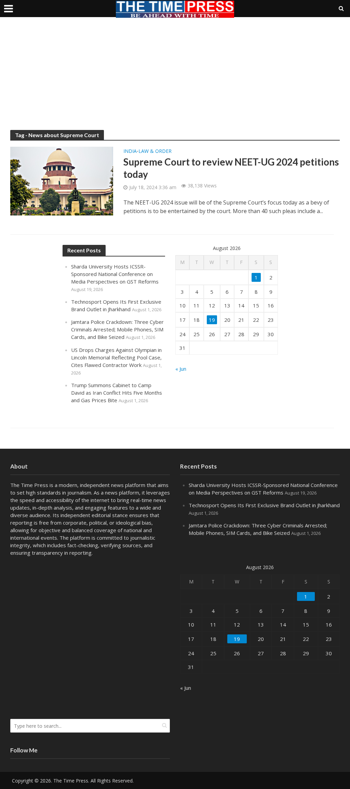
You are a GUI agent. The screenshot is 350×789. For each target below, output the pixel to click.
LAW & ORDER (155, 151)
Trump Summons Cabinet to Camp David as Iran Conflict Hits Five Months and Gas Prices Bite (116, 393)
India (130, 151)
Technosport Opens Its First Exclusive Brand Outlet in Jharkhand (264, 505)
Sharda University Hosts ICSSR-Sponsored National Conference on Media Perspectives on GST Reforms (115, 274)
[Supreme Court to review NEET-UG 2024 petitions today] (61, 180)
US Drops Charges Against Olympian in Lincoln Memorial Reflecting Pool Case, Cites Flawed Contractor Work (116, 357)
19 (212, 319)
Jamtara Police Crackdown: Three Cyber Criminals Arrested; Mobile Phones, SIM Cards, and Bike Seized (117, 329)
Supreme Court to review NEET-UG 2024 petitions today (231, 168)
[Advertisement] (175, 79)
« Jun (180, 368)
